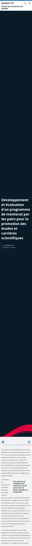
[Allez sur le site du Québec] (7, 3)
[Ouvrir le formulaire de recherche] (25, 3)
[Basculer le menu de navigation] (29, 3)
